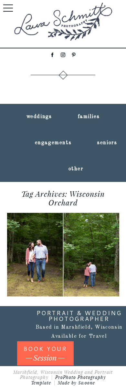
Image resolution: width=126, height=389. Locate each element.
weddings (39, 116)
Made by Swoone (76, 383)
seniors (107, 142)
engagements (53, 142)
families (89, 116)
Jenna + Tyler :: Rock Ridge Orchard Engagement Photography (62, 227)
